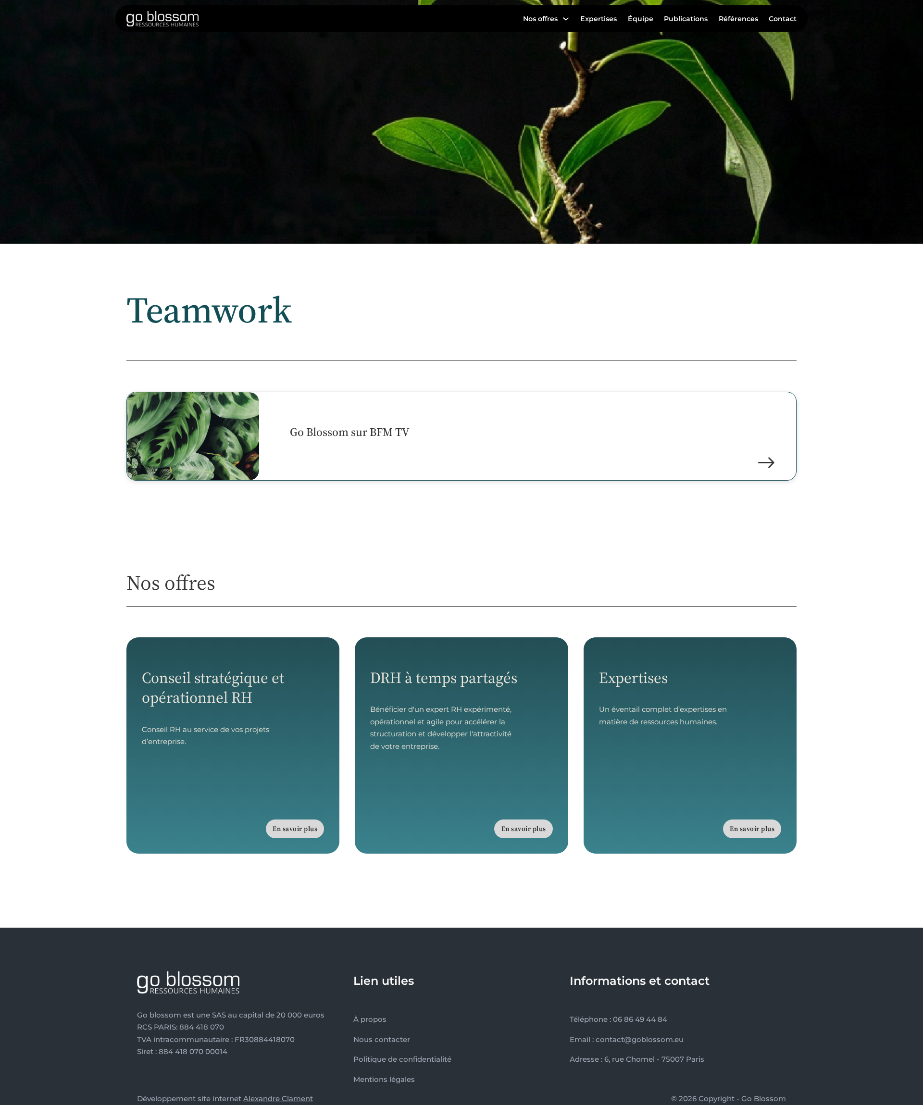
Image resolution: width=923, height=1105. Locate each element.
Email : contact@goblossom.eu (627, 1039)
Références (738, 18)
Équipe (640, 18)
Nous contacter (381, 1039)
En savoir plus (295, 828)
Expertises (598, 18)
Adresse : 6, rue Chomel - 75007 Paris (637, 1059)
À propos (370, 1019)
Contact (783, 18)
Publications (686, 18)
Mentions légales (384, 1079)
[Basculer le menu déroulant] (565, 18)
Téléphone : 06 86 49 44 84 (618, 1019)
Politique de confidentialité (402, 1059)
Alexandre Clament (278, 1098)
